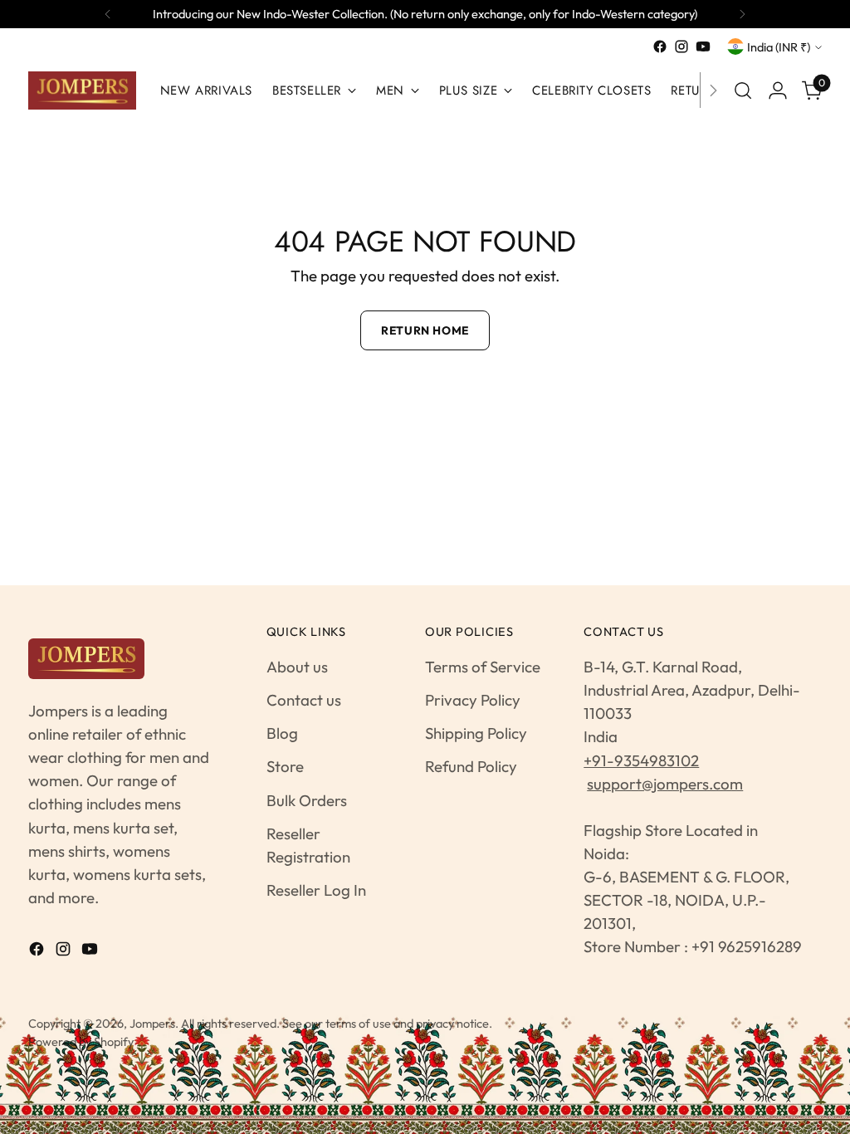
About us (297, 667)
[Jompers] (82, 90)
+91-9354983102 (641, 760)
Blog (282, 733)
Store (285, 766)
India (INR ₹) (778, 47)
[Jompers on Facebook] (659, 46)
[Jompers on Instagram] (681, 46)
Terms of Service (482, 667)
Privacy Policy (472, 700)
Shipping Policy (476, 733)
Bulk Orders (306, 800)
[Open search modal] (743, 90)
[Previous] (108, 14)
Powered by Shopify (81, 1041)
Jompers (152, 1023)
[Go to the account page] (777, 90)
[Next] (742, 14)
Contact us (303, 700)
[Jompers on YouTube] (703, 46)
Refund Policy (471, 766)
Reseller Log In (316, 890)
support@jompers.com (665, 784)
